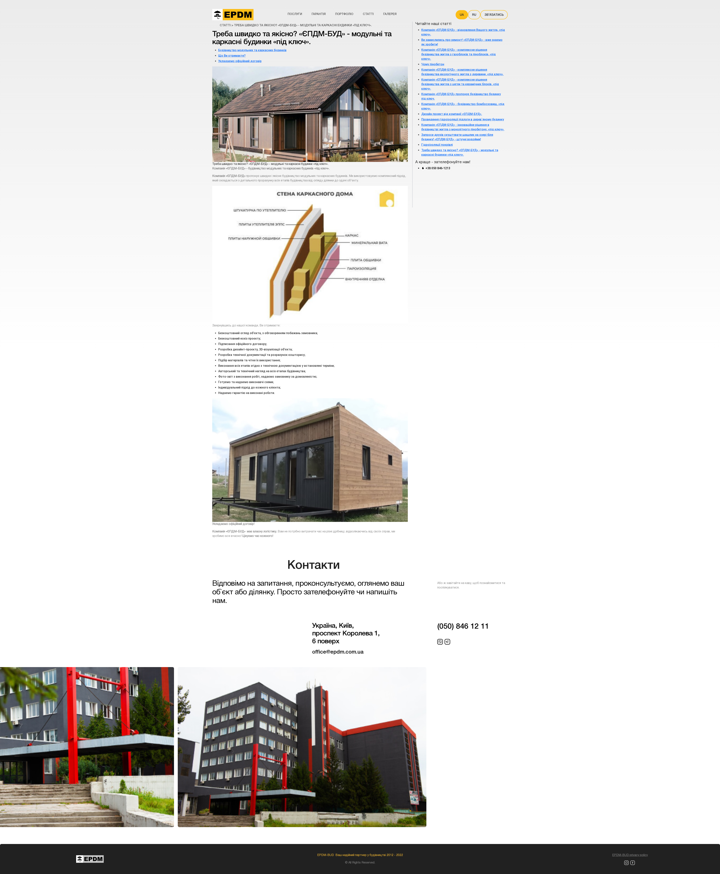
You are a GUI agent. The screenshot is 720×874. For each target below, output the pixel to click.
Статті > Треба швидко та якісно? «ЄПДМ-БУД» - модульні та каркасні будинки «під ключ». (296, 25)
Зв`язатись (494, 15)
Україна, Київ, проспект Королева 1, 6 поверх (346, 634)
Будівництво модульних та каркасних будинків (252, 50)
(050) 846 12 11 (463, 626)
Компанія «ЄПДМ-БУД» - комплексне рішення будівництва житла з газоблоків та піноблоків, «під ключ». (458, 54)
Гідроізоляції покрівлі (437, 145)
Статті (368, 14)
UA (462, 15)
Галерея (390, 14)
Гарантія (319, 14)
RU (474, 15)
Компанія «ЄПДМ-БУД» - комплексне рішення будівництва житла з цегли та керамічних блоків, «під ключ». (460, 84)
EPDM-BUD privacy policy (630, 855)
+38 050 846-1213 (437, 168)
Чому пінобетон (432, 64)
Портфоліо (344, 14)
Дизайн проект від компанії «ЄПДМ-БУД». (451, 114)
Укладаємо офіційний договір (240, 61)
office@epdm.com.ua (338, 652)
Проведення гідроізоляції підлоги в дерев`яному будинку (462, 119)
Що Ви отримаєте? (232, 55)
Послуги (295, 14)
